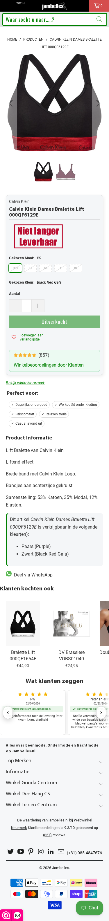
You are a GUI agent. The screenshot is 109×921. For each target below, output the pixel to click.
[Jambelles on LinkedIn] (51, 851)
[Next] (97, 103)
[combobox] (54, 19)
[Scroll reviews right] (101, 712)
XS (15, 268)
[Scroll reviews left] (8, 712)
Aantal (14, 293)
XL (76, 268)
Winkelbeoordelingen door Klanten (49, 365)
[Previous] (11, 103)
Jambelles (60, 868)
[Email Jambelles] (61, 851)
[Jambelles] (54, 6)
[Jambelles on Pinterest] (30, 851)
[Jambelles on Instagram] (41, 851)
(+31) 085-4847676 (84, 852)
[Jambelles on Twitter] (10, 851)
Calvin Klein (19, 201)
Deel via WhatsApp (32, 575)
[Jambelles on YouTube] (21, 851)
